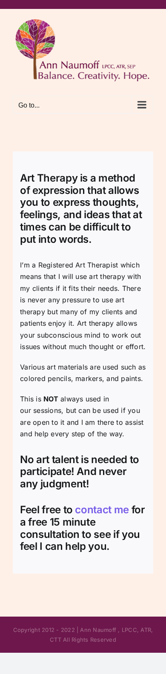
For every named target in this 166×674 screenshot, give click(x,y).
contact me (101, 509)
